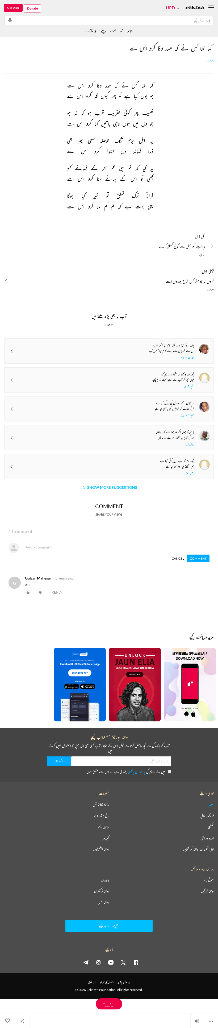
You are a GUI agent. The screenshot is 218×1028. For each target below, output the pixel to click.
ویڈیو (103, 30)
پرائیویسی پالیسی (136, 771)
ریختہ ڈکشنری (101, 891)
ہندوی (105, 880)
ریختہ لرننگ (207, 891)
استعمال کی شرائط (107, 982)
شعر (121, 30)
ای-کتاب (91, 30)
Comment (198, 558)
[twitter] (123, 962)
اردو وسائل (207, 838)
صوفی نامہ (208, 880)
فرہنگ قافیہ (207, 816)
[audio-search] (10, 20)
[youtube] (111, 962)
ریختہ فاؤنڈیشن (101, 805)
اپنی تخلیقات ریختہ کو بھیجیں (198, 849)
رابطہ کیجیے (103, 827)
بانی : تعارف (101, 816)
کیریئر (106, 838)
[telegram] (86, 962)
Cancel (178, 558)
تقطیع (211, 827)
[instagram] (98, 962)
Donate (32, 8)
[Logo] (195, 8)
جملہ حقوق (92, 982)
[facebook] (136, 962)
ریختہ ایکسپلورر (101, 849)
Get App (13, 8)
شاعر (130, 30)
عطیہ (211, 805)
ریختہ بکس (103, 902)
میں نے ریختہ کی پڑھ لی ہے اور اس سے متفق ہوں (125, 771)
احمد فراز (210, 61)
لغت (113, 30)
